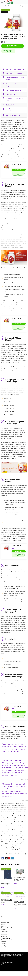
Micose (3, 933)
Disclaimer (3, 964)
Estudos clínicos (10, 94)
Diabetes (3, 929)
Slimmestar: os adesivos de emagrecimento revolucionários (7, 883)
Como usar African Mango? (13, 90)
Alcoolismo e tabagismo (7, 921)
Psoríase (3, 943)
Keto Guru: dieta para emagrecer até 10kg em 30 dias (7, 901)
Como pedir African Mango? (14, 73)
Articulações (4, 922)
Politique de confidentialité (7, 962)
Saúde (2, 945)
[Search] (25, 2)
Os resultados (10, 105)
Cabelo (2, 926)
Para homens (4, 934)
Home (2, 5)
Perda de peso (8, 5)
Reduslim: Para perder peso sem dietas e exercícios (19, 879)
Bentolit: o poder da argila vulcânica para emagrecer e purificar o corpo (20, 903)
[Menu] (1, 2)
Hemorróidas (4, 931)
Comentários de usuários (13, 115)
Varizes (3, 946)
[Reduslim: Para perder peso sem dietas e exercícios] (20, 868)
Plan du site (12, 958)
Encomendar (14, 46)
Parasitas (3, 936)
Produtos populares (5, 940)
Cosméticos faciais (5, 928)
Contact (3, 963)
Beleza (2, 924)
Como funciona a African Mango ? (15, 69)
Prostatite (3, 941)
